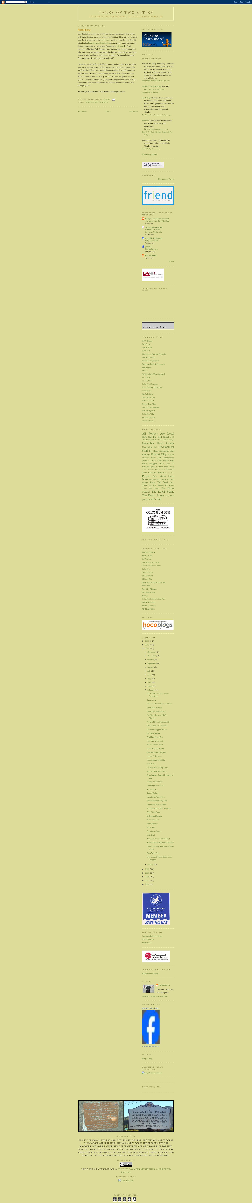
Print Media (159, 476)
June (149, 674)
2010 (147, 869)
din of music (105, 39)
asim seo (145, 120)
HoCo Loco (146, 367)
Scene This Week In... (162, 482)
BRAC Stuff (147, 437)
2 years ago (166, 81)
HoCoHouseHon (148, 357)
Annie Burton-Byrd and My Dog (152, 81)
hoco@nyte (146, 390)
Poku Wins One (153, 853)
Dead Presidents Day (155, 737)
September (151, 663)
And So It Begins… (154, 756)
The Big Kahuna (156, 485)
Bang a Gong (147, 1058)
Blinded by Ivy (146, 149)
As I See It (146, 377)
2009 (147, 873)
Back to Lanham (153, 733)
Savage (145, 482)
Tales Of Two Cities (126, 12)
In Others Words (162, 466)
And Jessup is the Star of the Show (157, 221)
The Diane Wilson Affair (156, 804)
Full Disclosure (148, 939)
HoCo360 (146, 350)
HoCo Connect (151, 255)
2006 (147, 884)
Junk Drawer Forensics (155, 740)
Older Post (134, 111)
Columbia (146, 569)
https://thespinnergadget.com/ (156, 129)
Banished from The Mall (156, 752)
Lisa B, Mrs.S (147, 380)
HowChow (146, 344)
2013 (147, 641)
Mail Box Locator (149, 605)
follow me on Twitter (166, 179)
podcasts (146, 499)
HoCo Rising (147, 340)
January (150, 864)
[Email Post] (113, 99)
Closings (170, 439)
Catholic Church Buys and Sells (159, 703)
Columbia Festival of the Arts (153, 598)
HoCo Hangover (148, 410)
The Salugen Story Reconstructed (152, 115)
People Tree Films (149, 404)
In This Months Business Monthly (160, 842)
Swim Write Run (148, 397)
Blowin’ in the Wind (155, 744)
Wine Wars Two (153, 819)
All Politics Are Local (158, 433)
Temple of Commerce (155, 781)
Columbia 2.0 (147, 572)
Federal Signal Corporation (99, 43)
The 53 (145, 370)
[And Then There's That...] (151, 1043)
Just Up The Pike (148, 417)
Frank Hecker (147, 575)
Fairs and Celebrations (162, 457)
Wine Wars (151, 827)
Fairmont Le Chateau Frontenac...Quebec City (153, 230)
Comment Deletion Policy (152, 936)
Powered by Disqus (149, 154)
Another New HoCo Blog (157, 771)
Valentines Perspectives (156, 797)
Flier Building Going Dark (157, 800)
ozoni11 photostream (153, 227)
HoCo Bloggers (150, 463)
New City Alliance (149, 589)
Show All (171, 261)
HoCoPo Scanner (148, 602)
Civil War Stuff (160, 440)
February (151, 690)
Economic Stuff (166, 450)
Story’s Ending (152, 793)
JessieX (145, 595)
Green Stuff (156, 460)
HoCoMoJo (146, 559)
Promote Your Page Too (150, 1046)
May (149, 678)
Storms (144, 485)
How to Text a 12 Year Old (157, 725)
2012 (147, 644)
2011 (147, 648)
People (146, 476)
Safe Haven (151, 763)
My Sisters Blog (148, 609)
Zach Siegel (147, 97)
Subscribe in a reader (150, 973)
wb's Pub (155, 499)
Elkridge (146, 454)
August (150, 667)
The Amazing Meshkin (156, 760)
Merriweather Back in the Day (154, 582)
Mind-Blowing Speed (155, 748)
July (149, 671)
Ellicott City (158, 454)
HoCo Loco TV (166, 463)
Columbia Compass (150, 384)
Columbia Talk (148, 414)
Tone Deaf (151, 835)
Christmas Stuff (148, 439)
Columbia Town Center (158, 443)
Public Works (101, 102)
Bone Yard (146, 585)
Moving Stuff (146, 92)
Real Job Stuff (168, 479)
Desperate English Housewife (153, 364)
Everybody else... (149, 420)
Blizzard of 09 (168, 437)
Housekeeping (148, 466)
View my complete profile (154, 996)
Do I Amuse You (148, 592)
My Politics (146, 942)
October (150, 659)
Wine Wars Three (153, 812)
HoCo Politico (147, 394)
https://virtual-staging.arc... (155, 89)
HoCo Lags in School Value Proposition (158, 695)
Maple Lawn (160, 469)
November (151, 655)
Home (108, 111)
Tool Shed (169, 495)
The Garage (154, 488)
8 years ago (167, 115)
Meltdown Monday (154, 816)
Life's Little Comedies (150, 407)
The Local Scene (163, 491)
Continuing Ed (149, 447)
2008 (147, 876)
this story (120, 46)
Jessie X (148, 246)
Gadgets (90, 102)
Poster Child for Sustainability (158, 721)
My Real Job (147, 555)
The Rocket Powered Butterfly (154, 354)
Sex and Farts (152, 789)
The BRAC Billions (154, 707)
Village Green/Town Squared (157, 218)
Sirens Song (84, 29)
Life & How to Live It (150, 562)
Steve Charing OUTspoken (152, 387)
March (150, 686)
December (151, 652)
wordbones (164, 985)
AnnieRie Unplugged (153, 238)
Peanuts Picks (169, 473)
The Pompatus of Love (155, 785)
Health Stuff (168, 460)
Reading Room (155, 479)
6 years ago (154, 92)
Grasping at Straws (154, 831)
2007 (147, 880)
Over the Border (156, 472)
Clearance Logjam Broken (157, 729)
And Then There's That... (151, 1008)
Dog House (154, 451)
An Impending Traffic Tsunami (159, 808)
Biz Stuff (157, 436)
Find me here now (151, 249)
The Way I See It (148, 552)
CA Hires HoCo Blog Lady (157, 767)
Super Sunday (152, 823)
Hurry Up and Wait (152, 240)
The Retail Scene (153, 495)
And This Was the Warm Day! (158, 838)
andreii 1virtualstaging (151, 86)
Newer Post (82, 111)
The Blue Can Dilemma (156, 711)
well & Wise (147, 347)
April (149, 682)
